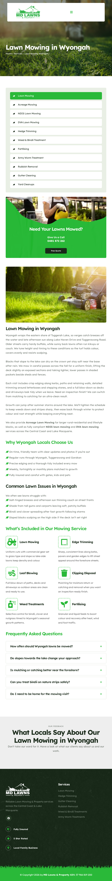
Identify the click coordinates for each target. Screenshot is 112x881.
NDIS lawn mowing (58, 426)
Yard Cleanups (26, 184)
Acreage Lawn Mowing (40, 422)
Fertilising (23, 148)
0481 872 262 (56, 241)
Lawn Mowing (26, 95)
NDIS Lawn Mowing (29, 113)
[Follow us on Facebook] (9, 818)
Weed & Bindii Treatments (72, 811)
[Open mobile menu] (71, 12)
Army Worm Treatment (30, 157)
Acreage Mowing (27, 104)
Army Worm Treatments (71, 816)
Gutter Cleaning (27, 175)
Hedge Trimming (27, 131)
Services (18, 53)
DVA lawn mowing (87, 426)
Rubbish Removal (28, 166)
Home (9, 53)
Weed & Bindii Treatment (32, 140)
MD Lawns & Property (56, 874)
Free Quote (56, 251)
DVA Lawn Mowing (28, 122)
